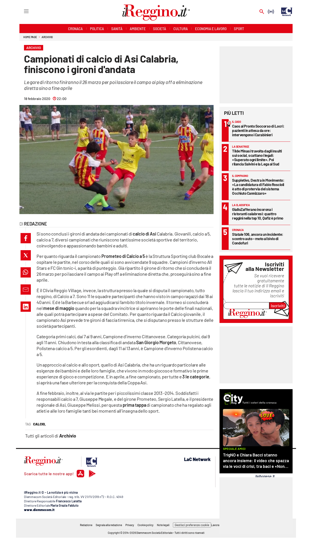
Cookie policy (145, 525)
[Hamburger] (22, 11)
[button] (26, 238)
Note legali (163, 525)
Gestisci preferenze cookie (192, 525)
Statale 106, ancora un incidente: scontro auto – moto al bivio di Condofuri (257, 238)
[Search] (261, 12)
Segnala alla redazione (109, 525)
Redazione (86, 525)
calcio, (39, 424)
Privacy (129, 525)
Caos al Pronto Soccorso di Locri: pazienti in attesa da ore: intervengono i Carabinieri (258, 130)
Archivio (47, 37)
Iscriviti (278, 305)
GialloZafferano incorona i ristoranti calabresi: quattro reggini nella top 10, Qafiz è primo (257, 213)
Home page (30, 37)
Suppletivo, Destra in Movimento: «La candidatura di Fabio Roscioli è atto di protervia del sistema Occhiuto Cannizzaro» (258, 186)
